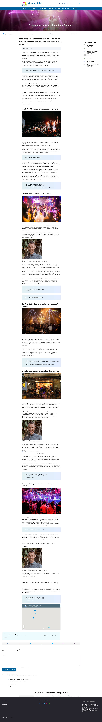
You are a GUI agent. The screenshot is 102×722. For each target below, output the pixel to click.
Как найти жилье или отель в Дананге (92, 48)
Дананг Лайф (35, 3)
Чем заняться (42, 8)
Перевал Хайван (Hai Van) (91, 61)
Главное (24, 8)
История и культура (66, 8)
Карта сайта (4, 704)
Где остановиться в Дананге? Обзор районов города (92, 52)
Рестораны (57, 8)
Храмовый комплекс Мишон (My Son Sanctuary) (93, 65)
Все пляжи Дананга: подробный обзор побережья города (93, 58)
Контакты (75, 8)
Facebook (39, 157)
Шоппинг (51, 8)
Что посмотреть (33, 8)
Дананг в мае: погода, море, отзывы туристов (92, 45)
